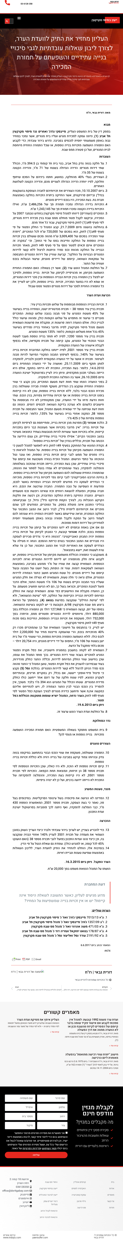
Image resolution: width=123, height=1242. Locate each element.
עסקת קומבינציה (79, 1194)
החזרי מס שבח (51, 1182)
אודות (111, 1188)
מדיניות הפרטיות (32, 1148)
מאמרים (97, 76)
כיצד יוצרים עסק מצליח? (50, 1203)
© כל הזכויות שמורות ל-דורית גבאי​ (105, 1236)
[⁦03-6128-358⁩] (7, 2)
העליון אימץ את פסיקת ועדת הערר (38, 1020)
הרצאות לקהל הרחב (49, 1210)
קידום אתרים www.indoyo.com (12, 1236)
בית (112, 1182)
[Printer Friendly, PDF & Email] (26, 959)
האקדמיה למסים (79, 1188)
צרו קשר (110, 1201)
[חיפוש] (7, 21)
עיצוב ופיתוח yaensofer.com (40, 1236)
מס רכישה (81, 1207)
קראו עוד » (113, 1045)
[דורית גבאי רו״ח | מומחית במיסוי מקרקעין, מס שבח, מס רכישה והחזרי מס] (108, 2)
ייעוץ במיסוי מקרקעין (104, 20)
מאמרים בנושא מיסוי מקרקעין (77, 76)
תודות (111, 1207)
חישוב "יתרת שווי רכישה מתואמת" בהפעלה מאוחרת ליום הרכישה (91, 1056)
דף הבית (106, 76)
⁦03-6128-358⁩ (26, 3)
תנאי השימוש (49, 1148)
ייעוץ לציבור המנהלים (48, 1194)
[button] (19, 18)
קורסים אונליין (80, 1182)
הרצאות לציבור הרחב (48, 1217)
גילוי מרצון (81, 1201)
